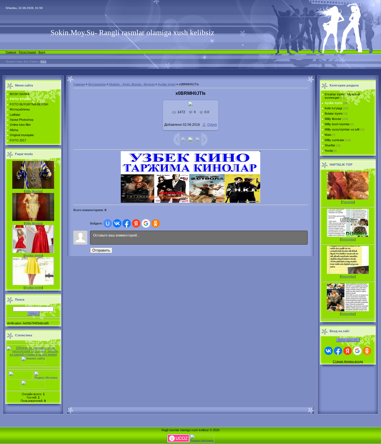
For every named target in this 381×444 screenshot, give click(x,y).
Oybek (212, 125)
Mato (328, 134)
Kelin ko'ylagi (333, 108)
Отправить (101, 250)
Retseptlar (348, 239)
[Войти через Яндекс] (136, 223)
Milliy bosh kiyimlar (337, 124)
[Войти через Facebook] (126, 223)
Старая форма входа (348, 361)
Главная (11, 52)
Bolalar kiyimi (333, 113)
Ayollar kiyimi (33, 255)
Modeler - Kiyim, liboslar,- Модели (132, 84)
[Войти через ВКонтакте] (117, 223)
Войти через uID (348, 340)
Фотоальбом (97, 84)
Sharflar (330, 145)
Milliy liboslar (33, 191)
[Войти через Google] (145, 223)
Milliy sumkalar (334, 140)
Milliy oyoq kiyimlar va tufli (342, 129)
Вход (41, 52)
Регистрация (27, 52)
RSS (43, 61)
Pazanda (348, 202)
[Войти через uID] (107, 223)
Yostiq (329, 150)
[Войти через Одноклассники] (155, 223)
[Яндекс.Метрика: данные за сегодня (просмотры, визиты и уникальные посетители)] (46, 375)
